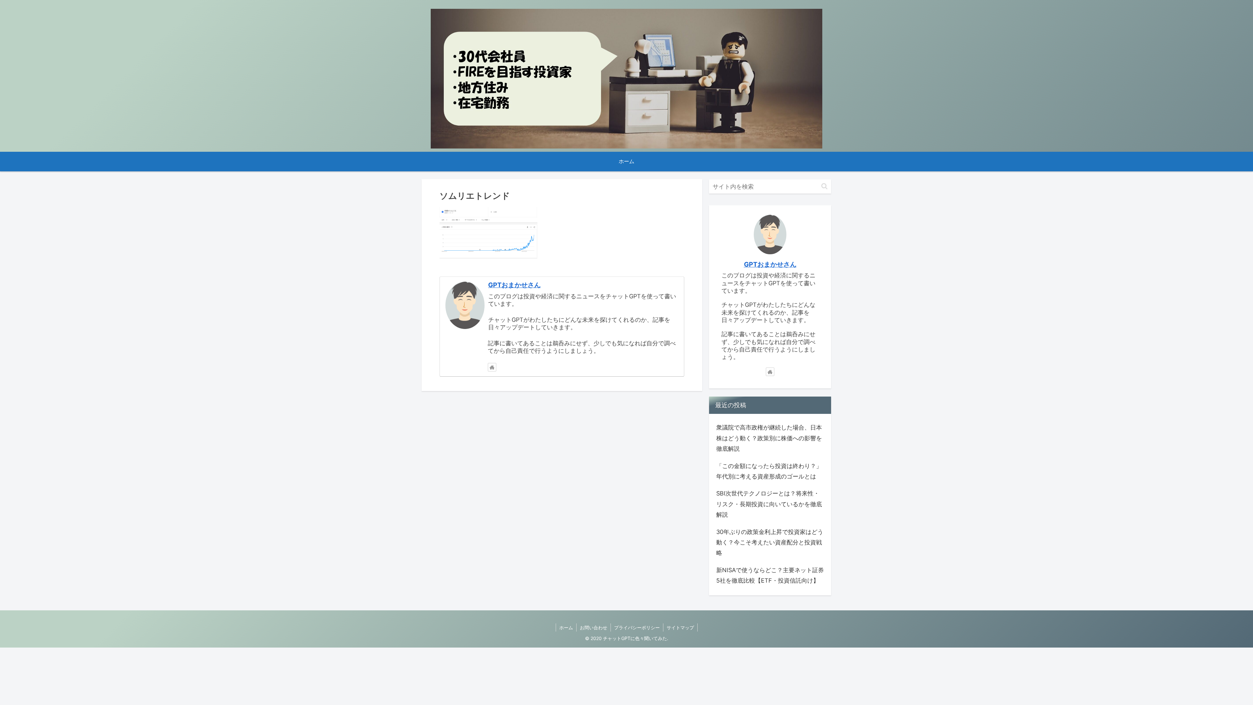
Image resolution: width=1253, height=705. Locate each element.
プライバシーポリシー (637, 627)
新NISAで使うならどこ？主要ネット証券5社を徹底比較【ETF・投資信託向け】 (770, 575)
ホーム (566, 627)
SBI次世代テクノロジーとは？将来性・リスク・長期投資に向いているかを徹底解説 (769, 504)
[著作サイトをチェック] (492, 367)
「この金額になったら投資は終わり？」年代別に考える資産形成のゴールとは (769, 471)
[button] (824, 186)
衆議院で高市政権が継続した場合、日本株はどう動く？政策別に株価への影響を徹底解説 (769, 438)
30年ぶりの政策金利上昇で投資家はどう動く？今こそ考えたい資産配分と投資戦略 (769, 542)
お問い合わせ (593, 627)
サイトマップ (680, 627)
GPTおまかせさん (514, 285)
